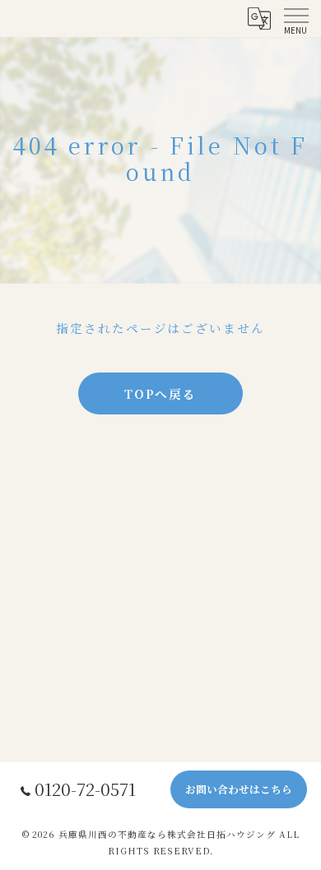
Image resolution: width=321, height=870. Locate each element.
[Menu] (295, 18)
